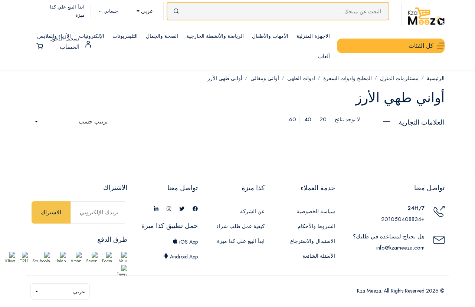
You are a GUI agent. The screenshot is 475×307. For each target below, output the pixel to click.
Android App (183, 256)
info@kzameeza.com (400, 248)
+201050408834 (403, 219)
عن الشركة (252, 211)
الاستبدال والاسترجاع (312, 241)
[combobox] (144, 11)
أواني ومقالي (264, 78)
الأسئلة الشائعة (318, 256)
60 (292, 119)
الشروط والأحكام (316, 226)
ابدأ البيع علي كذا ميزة (241, 241)
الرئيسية (436, 78)
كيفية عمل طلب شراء (240, 226)
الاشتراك (51, 212)
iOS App (188, 241)
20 (323, 119)
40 (307, 119)
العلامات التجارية (421, 122)
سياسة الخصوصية (316, 211)
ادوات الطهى (301, 78)
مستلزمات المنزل (399, 78)
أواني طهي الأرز (224, 78)
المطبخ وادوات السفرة (347, 78)
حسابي (110, 10)
